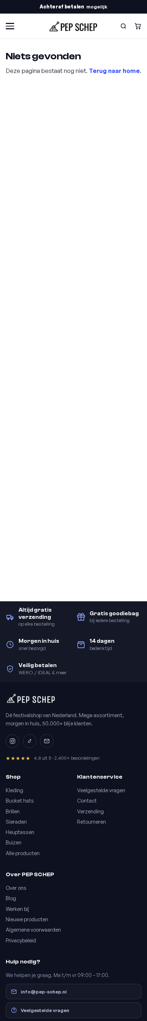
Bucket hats (20, 800)
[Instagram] (12, 741)
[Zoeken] (123, 26)
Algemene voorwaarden (33, 929)
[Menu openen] (10, 26)
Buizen (13, 842)
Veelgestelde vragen (101, 790)
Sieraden (16, 821)
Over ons (16, 887)
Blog (11, 898)
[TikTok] (29, 741)
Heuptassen (20, 832)
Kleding (14, 790)
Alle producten (23, 853)
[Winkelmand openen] (137, 26)
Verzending (90, 811)
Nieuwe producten (27, 919)
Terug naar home (114, 70)
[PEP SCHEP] (73, 26)
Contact (87, 800)
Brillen (13, 811)
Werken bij (17, 909)
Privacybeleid (21, 940)
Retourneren (91, 821)
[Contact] (47, 741)
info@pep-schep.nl (44, 991)
